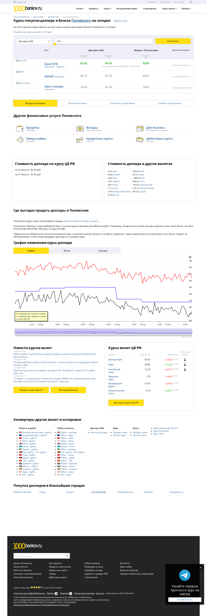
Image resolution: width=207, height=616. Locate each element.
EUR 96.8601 (165, 2)
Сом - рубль (28, 460)
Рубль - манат (68, 466)
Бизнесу (186, 8)
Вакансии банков (129, 570)
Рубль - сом (66, 460)
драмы (142, 191)
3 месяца (102, 251)
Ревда (86, 221)
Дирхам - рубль (31, 463)
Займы (52, 573)
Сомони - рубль (31, 469)
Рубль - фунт (67, 443)
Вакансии (100, 593)
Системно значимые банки (28, 573)
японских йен (146, 184)
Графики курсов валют (170, 103)
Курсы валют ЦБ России (165, 428)
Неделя (31, 251)
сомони (115, 181)
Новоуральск (176, 492)
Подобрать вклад (93, 570)
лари (114, 171)
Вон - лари (65, 474)
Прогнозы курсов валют (122, 103)
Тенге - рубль (29, 446)
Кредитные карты (78, 103)
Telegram (50, 593)
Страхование (150, 8)
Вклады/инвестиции (127, 8)
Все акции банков (68, 389)
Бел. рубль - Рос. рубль (35, 452)
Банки (79, 8)
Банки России (21, 566)
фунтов (115, 195)
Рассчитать (173, 41)
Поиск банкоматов (23, 577)
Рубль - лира (66, 454)
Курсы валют (169, 8)
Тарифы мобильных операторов (137, 573)
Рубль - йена (66, 440)
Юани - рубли (29, 438)
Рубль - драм (67, 457)
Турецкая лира (113, 378)
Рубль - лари (66, 471)
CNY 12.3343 (178, 2)
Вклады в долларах (35, 103)
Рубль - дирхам (69, 463)
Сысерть (94, 221)
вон (143, 178)
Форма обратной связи (84, 593)
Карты (107, 8)
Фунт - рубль (29, 443)
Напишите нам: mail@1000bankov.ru (29, 593)
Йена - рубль (28, 440)
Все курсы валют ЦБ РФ (126, 402)
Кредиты (93, 8)
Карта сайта (126, 566)
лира (115, 184)
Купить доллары (98, 432)
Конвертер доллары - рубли (37, 432)
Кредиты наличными (60, 566)
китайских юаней (145, 188)
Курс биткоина (161, 431)
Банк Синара (53, 86)
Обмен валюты (92, 563)
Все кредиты (55, 563)
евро (114, 178)
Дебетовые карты (58, 577)
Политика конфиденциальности (28, 605)
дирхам (140, 171)
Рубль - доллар (68, 432)
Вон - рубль (28, 474)
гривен (116, 174)
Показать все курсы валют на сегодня (33, 31)
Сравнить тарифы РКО (96, 573)
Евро (110, 364)
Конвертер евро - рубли (34, 435)
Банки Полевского (22, 17)
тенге (142, 181)
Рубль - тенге (68, 446)
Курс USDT (158, 433)
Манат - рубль (30, 466)
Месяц (67, 251)
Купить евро (119, 435)
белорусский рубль (121, 191)
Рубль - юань (67, 438)
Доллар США (53, 17)
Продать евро (120, 432)
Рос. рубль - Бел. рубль (73, 452)
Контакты (125, 563)
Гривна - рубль (30, 449)
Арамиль (148, 492)
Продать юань (140, 432)
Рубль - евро (66, 435)
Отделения (49, 67)
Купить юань (139, 435)
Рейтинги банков (22, 570)
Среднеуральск (125, 492)
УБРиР (49, 76)
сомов (141, 174)
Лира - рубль (29, 454)
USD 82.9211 (152, 2)
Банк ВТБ (51, 63)
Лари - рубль (29, 471)
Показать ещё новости (31, 389)
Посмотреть (184, 599)
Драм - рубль (29, 457)
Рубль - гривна (68, 449)
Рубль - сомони (69, 469)
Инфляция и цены (93, 566)
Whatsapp (64, 593)
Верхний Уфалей (73, 221)
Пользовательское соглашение (55, 605)
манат (115, 188)
